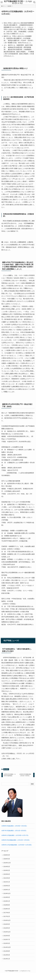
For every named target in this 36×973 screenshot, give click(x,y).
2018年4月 (6, 909)
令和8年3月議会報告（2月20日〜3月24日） (14, 826)
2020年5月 (6, 885)
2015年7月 (6, 939)
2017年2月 (6, 916)
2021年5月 (6, 878)
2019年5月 (6, 897)
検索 (32, 784)
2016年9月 (6, 924)
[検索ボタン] (34, 2)
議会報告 (6, 769)
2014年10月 (7, 947)
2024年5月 (6, 866)
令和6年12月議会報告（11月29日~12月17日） (15, 835)
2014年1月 (6, 959)
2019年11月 (6, 893)
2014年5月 (6, 955)
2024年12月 (7, 862)
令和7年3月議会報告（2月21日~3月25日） (14, 830)
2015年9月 (6, 935)
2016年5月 (6, 928)
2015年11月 (6, 932)
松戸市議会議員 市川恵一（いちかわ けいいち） (18, 2)
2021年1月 (6, 882)
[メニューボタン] (1, 2)
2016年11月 (6, 920)
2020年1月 (6, 889)
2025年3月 (6, 859)
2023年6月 (6, 874)
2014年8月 (6, 951)
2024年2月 (6, 870)
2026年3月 (6, 855)
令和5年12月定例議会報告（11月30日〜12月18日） (17, 845)
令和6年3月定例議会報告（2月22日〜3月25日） (15, 840)
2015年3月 (6, 943)
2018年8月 (6, 905)
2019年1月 (6, 901)
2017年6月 (6, 912)
